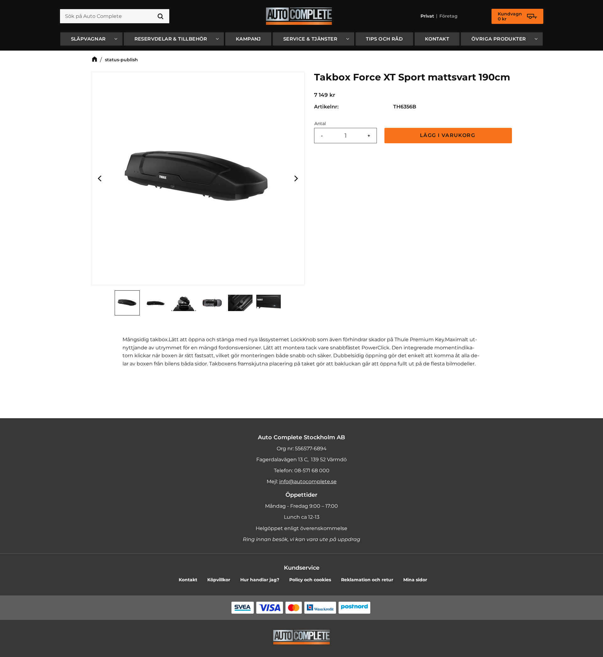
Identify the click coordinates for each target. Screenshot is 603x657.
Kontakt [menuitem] (437, 39)
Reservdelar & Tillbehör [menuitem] (170, 39)
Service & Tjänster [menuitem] (310, 39)
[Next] (295, 178)
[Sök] (160, 16)
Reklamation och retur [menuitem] (367, 580)
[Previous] (100, 178)
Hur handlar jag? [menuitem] (259, 580)
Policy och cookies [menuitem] (310, 580)
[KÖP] (448, 135)
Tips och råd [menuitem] (384, 39)
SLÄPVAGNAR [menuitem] (88, 39)
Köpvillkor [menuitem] (218, 580)
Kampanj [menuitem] (248, 39)
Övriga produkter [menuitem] (498, 39)
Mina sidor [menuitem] (415, 580)
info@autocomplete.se (308, 482)
